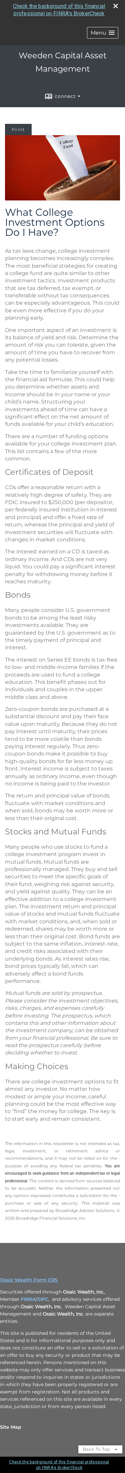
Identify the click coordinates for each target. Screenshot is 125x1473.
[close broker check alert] (115, 6)
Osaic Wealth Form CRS (29, 1280)
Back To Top (97, 1449)
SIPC (42, 1299)
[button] (102, 33)
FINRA (28, 1299)
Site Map (10, 1427)
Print (18, 130)
